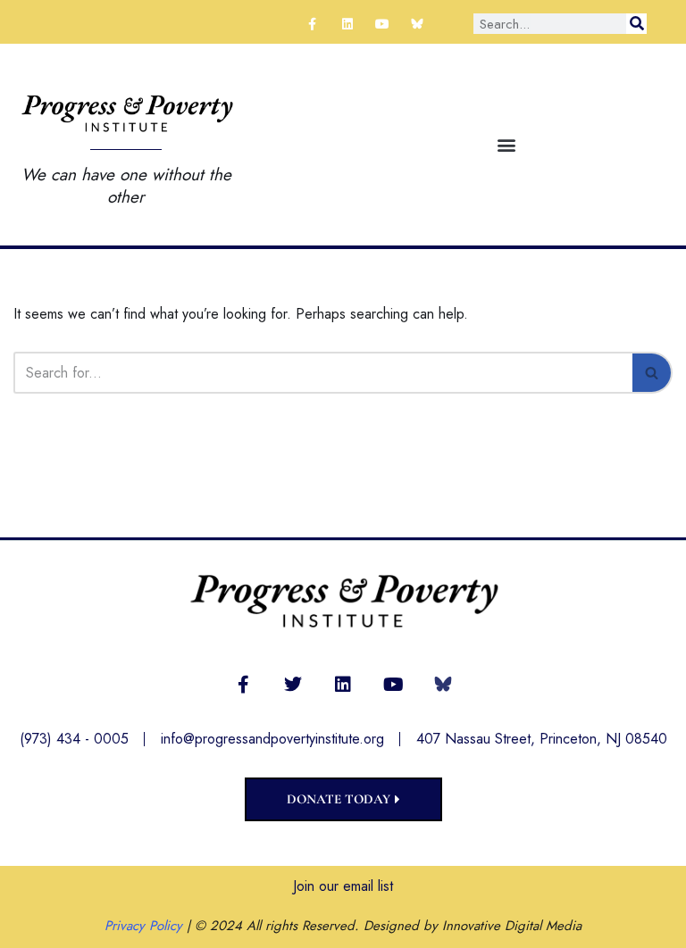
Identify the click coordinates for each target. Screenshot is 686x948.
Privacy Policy (143, 926)
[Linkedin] (347, 23)
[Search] (636, 23)
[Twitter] (293, 685)
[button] (506, 144)
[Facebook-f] (312, 23)
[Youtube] (381, 23)
